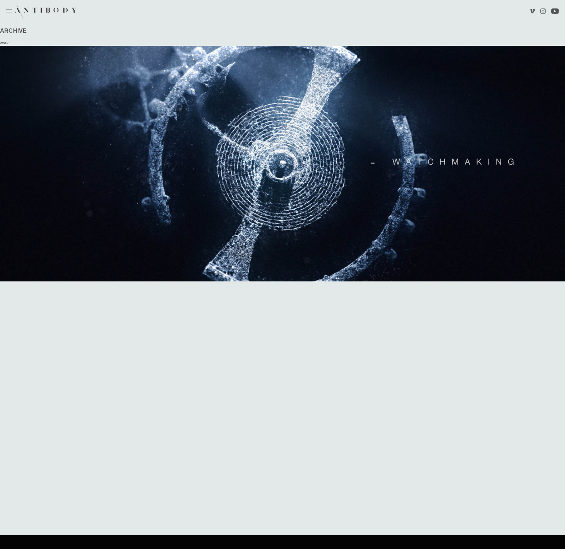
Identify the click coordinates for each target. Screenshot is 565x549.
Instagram (543, 12)
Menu (9, 11)
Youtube (555, 12)
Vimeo (533, 12)
